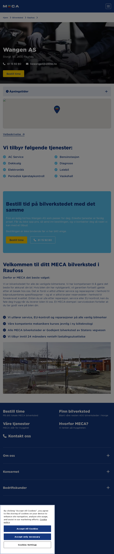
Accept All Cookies (27, 528)
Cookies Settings (27, 544)
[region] (27, 529)
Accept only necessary (27, 536)
